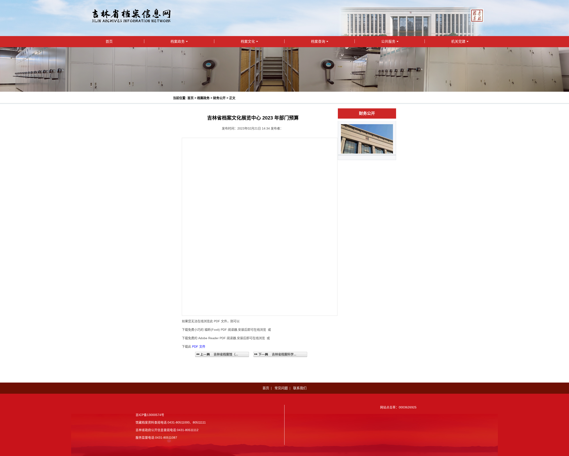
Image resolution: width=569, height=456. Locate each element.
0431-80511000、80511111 (187, 422)
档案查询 (318, 41)
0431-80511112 (187, 430)
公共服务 (388, 41)
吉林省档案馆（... (226, 354)
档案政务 (177, 41)
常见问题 (281, 388)
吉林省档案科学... (284, 354)
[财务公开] (367, 138)
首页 (109, 41)
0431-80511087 (166, 437)
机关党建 (458, 41)
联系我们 (300, 388)
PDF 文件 (198, 346)
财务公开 (219, 98)
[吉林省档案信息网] (131, 15)
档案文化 (248, 41)
